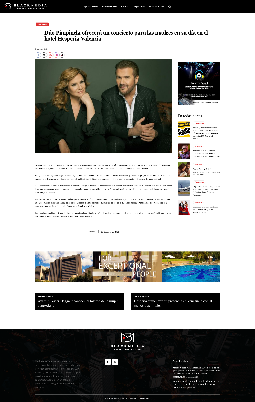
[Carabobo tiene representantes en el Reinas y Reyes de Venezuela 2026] (184, 207)
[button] (169, 6)
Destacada (198, 146)
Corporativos (199, 123)
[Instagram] (115, 362)
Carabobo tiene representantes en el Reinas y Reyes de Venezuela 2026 (205, 209)
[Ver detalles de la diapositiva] (199, 83)
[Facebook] (107, 362)
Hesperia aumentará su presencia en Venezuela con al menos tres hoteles (173, 303)
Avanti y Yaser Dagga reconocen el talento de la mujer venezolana (78, 303)
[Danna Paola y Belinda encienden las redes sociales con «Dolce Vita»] (184, 169)
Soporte (92, 232)
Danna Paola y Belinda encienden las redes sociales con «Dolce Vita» (206, 172)
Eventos (42, 24)
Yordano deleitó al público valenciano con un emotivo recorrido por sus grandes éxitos (206, 153)
